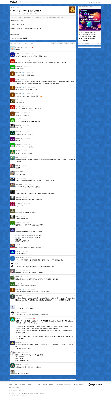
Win (67, 43)
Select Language (79, 384)
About (10, 384)
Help (16, 384)
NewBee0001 (19, 276)
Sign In (99, 2)
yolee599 (18, 197)
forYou (17, 216)
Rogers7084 (18, 295)
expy (16, 306)
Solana (51, 384)
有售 (73, 43)
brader (17, 79)
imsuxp (17, 352)
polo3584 (18, 132)
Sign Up (95, 2)
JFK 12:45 (41, 393)
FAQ (39, 384)
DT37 (16, 178)
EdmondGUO (19, 172)
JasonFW (18, 119)
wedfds (17, 210)
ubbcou (17, 191)
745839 (17, 151)
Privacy (44, 384)
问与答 (17, 7)
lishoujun (18, 342)
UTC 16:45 (24, 393)
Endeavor (18, 264)
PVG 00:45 (30, 393)
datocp (17, 318)
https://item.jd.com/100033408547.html (26, 237)
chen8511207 (19, 47)
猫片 (54, 43)
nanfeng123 (18, 138)
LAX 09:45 (36, 393)
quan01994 (18, 66)
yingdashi (18, 222)
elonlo (17, 312)
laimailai (17, 60)
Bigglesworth (19, 184)
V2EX (12, 7)
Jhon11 (17, 251)
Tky (16, 270)
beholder (19, 14)
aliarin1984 (18, 203)
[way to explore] (14, 2)
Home (90, 2)
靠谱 (60, 43)
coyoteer (18, 364)
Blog (29, 384)
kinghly (17, 53)
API (34, 384)
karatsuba (18, 125)
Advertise (22, 384)
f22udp (17, 113)
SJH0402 (18, 245)
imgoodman (18, 229)
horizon (17, 371)
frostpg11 (87, 43)
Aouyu (17, 157)
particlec (18, 165)
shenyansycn (19, 283)
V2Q (16, 100)
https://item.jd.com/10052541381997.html (26, 235)
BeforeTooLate (19, 257)
